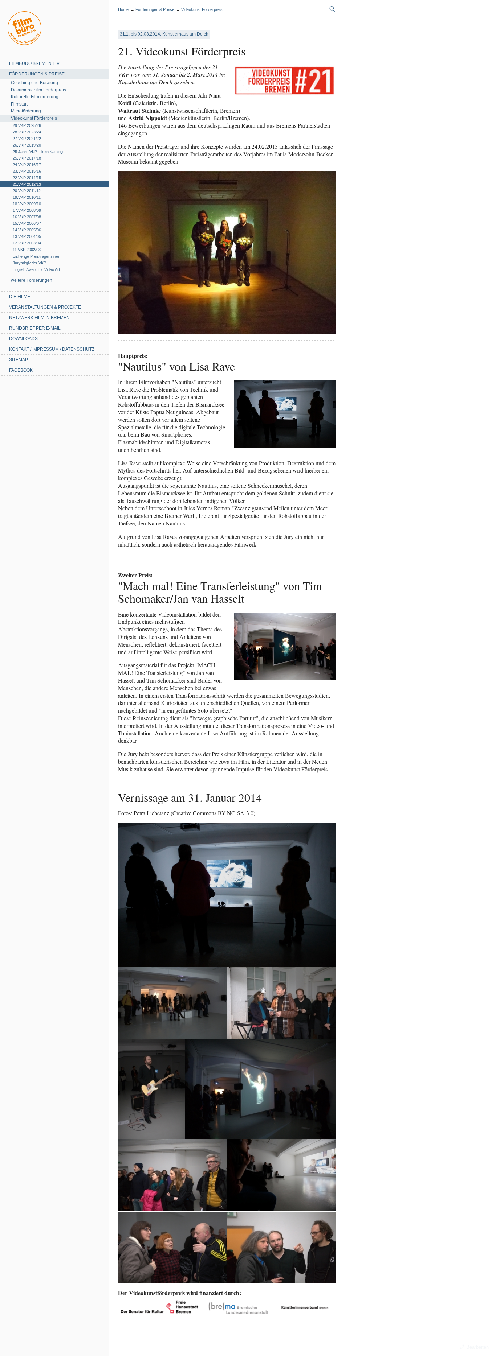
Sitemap (18, 359)
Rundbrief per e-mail (35, 328)
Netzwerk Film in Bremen (39, 317)
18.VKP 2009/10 (27, 204)
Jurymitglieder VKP (29, 263)
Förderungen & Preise (37, 74)
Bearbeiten (477, 1347)
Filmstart (19, 104)
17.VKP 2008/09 (27, 210)
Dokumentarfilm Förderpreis (38, 89)
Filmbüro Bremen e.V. (34, 63)
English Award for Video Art (36, 269)
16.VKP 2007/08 (27, 217)
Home (24, 28)
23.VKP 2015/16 (27, 171)
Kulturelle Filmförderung (34, 96)
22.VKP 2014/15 (27, 178)
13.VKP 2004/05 (27, 236)
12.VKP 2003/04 (27, 243)
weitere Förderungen (31, 280)
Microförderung (26, 111)
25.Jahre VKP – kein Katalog (38, 151)
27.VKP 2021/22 (27, 138)
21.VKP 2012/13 (27, 184)
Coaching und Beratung (34, 82)
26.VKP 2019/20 (27, 145)
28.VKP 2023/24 (27, 132)
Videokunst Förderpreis (34, 118)
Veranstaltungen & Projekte (45, 307)
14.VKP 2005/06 (27, 230)
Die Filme (19, 296)
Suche (332, 9)
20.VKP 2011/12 (27, 191)
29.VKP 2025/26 (27, 125)
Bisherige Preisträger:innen (36, 256)
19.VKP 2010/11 (27, 197)
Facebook (21, 370)
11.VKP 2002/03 (27, 249)
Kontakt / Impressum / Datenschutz (51, 349)
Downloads (23, 338)
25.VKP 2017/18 (27, 158)
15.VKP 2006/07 (27, 223)
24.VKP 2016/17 (27, 164)
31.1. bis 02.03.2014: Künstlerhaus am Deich (164, 34)
